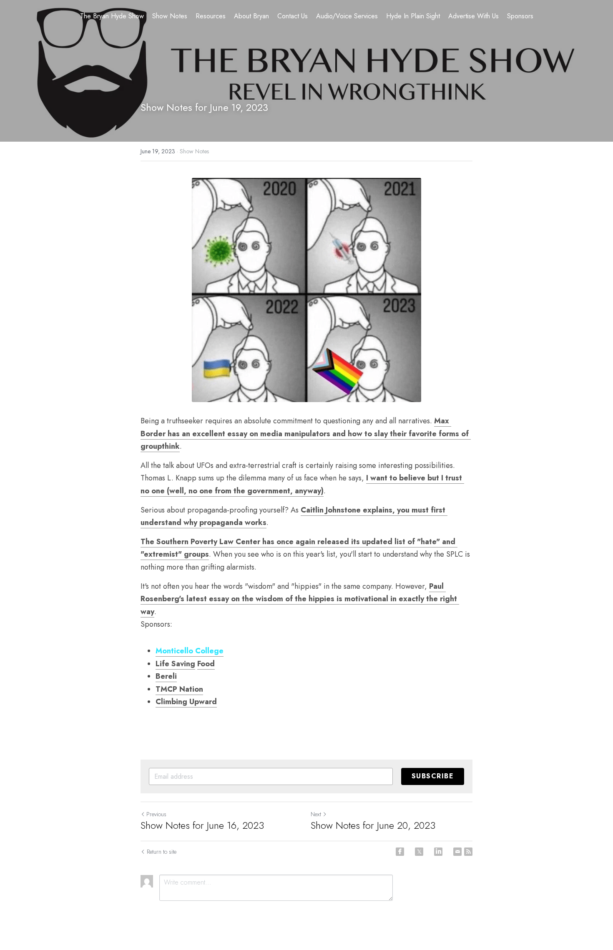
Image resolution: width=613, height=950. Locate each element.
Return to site (161, 852)
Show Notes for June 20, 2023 (373, 825)
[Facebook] (400, 852)
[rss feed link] (468, 852)
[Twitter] (419, 852)
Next (316, 814)
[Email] (457, 852)
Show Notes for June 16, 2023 (202, 825)
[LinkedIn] (438, 852)
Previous (156, 814)
